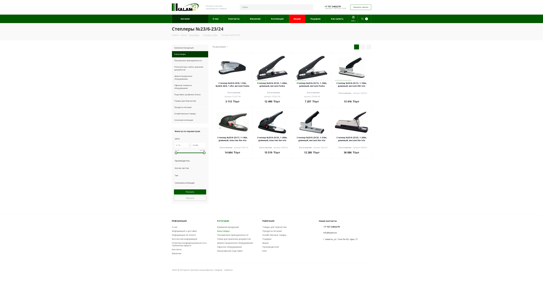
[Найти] (309, 7)
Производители (270, 246)
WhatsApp (369, 270)
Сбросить (190, 198)
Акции (265, 242)
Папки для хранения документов (234, 238)
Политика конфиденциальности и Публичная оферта (189, 244)
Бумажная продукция (228, 227)
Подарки (266, 238)
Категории (223, 220)
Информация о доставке (184, 231)
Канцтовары (223, 231)
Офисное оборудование (229, 246)
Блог (264, 250)
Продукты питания (272, 231)
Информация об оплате (184, 234)
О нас (174, 227)
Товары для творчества (274, 227)
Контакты (177, 249)
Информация (179, 220)
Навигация (268, 220)
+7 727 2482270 (332, 6)
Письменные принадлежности (232, 234)
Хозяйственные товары (274, 234)
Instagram (362, 270)
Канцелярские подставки (230, 250)
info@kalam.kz (330, 232)
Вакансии (176, 253)
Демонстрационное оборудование (235, 242)
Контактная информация (184, 238)
